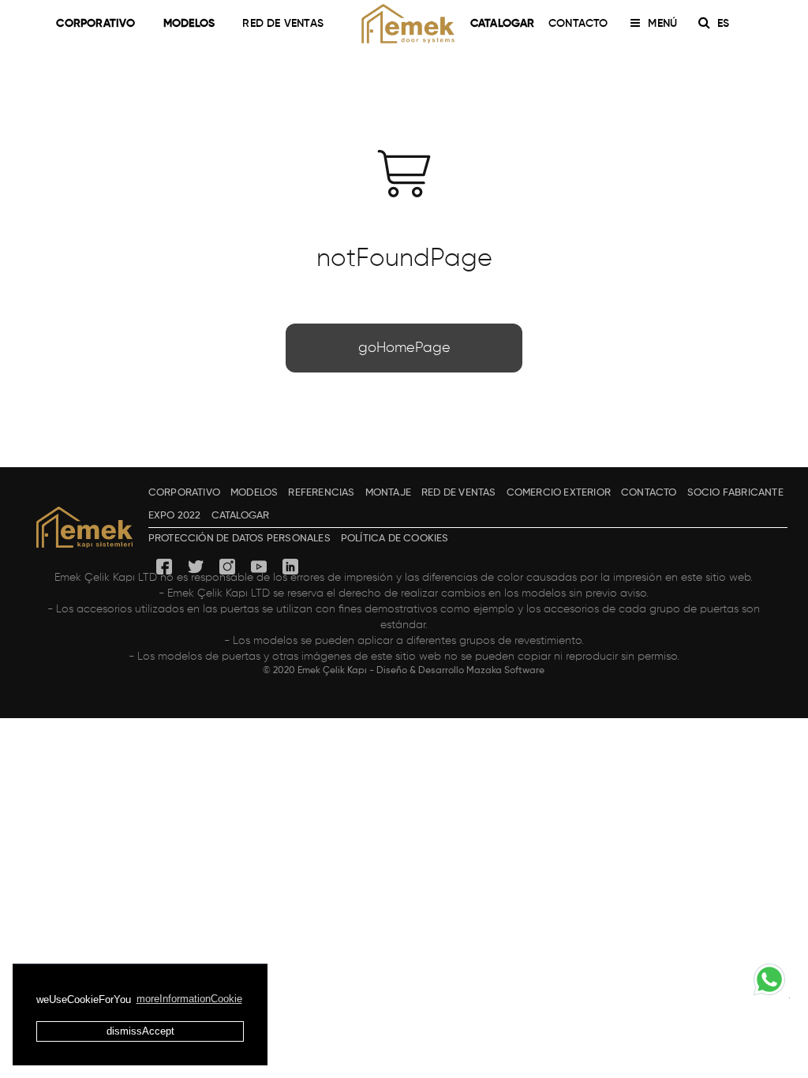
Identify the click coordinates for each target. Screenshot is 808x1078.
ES (724, 23)
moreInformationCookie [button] (189, 999)
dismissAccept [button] (140, 1031)
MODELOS (189, 23)
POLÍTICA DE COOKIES (395, 538)
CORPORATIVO (95, 23)
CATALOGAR (503, 23)
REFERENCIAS (321, 493)
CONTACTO (578, 23)
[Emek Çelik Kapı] (404, 23)
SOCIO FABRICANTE (735, 493)
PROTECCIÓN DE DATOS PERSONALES (239, 538)
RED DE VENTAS (283, 23)
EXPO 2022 (174, 516)
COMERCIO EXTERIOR (559, 493)
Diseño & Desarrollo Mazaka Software (460, 671)
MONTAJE (388, 493)
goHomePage (404, 348)
